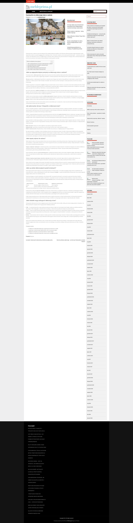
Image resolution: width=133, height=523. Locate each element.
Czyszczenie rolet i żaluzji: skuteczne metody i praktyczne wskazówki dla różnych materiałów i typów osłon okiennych (37, 454)
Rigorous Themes (75, 520)
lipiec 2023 (89, 271)
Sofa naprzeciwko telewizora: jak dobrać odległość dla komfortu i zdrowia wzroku (36, 480)
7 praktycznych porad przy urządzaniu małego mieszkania (35, 495)
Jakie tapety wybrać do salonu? (33, 66)
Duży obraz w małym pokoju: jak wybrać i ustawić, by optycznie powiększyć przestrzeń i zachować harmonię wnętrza (36, 438)
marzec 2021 (89, 366)
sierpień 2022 (89, 304)
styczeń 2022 (89, 329)
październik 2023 (90, 260)
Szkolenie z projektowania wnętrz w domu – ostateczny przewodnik (37, 501)
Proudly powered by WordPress (60, 520)
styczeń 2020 (89, 418)
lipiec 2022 (89, 307)
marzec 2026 (89, 212)
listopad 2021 (90, 337)
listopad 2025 (90, 223)
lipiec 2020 (89, 396)
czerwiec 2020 (90, 399)
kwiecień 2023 (90, 282)
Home (33, 11)
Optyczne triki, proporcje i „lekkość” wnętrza (96, 118)
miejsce (40, 55)
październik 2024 (90, 234)
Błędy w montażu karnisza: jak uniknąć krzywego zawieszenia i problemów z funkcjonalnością (95, 42)
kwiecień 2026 (90, 208)
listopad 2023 (90, 256)
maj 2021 (89, 359)
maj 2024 (89, 241)
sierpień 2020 (89, 392)
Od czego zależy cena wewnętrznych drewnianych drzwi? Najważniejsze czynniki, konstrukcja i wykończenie (75, 26)
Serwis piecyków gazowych (92, 125)
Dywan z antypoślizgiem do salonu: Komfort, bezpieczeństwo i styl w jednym (75, 42)
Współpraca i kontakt (46, 11)
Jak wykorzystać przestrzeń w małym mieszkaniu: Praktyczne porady (95, 170)
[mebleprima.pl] (28, 11)
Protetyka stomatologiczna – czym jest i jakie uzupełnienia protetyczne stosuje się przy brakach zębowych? (96, 35)
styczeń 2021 (89, 374)
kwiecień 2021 (90, 363)
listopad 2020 (90, 381)
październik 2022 (90, 296)
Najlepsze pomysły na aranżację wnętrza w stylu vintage (41, 231)
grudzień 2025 (90, 219)
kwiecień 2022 (90, 318)
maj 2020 (89, 403)
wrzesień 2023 (90, 263)
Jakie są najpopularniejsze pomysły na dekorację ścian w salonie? (40, 63)
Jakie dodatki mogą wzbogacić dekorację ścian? (37, 69)
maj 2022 (89, 315)
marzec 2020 (89, 410)
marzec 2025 (89, 230)
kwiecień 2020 (90, 407)
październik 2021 (90, 340)
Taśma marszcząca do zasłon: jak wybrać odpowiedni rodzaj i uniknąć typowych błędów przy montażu (96, 56)
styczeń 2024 (89, 249)
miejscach (54, 192)
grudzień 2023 (90, 252)
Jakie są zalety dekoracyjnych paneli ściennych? (37, 67)
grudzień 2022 (90, 289)
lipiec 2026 (89, 197)
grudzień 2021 (90, 333)
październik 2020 (90, 385)
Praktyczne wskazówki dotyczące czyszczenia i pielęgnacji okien (43, 233)
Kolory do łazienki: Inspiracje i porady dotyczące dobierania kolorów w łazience (95, 144)
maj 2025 (89, 227)
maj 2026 (89, 205)
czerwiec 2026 (90, 201)
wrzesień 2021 (90, 344)
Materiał (28, 183)
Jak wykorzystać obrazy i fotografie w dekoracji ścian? (38, 65)
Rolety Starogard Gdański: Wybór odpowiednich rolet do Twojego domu (37, 446)
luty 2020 (89, 414)
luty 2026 (89, 216)
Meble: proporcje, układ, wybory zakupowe (95, 109)
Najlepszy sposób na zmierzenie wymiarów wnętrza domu (35, 512)
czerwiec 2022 (90, 311)
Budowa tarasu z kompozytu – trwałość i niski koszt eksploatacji (36, 429)
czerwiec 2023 (90, 274)
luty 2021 (89, 370)
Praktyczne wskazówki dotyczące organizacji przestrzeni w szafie (43, 228)
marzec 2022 (89, 322)
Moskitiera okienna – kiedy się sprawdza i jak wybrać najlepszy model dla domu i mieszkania (36, 464)
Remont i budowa (90, 122)
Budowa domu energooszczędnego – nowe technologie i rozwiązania (95, 180)
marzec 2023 (89, 285)
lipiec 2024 (89, 238)
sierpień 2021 (89, 348)
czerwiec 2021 (90, 355)
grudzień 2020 (90, 377)
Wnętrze (32, 236)
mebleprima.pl (41, 17)
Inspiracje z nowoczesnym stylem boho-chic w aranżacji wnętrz (43, 230)
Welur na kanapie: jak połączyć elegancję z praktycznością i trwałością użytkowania (35, 472)
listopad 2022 (90, 293)
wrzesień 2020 (90, 388)
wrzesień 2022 (90, 300)
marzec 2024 (89, 245)
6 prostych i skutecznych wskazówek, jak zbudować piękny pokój (39, 240)
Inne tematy (89, 105)
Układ (27, 128)
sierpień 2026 (89, 194)
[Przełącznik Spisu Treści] (51, 62)
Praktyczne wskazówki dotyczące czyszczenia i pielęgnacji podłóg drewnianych (36, 488)
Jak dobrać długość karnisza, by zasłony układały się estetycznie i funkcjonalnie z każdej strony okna (95, 49)
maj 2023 (89, 278)
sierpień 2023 (89, 267)
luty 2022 (89, 326)
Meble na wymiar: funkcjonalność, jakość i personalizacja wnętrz (36, 506)
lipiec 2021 (89, 352)
